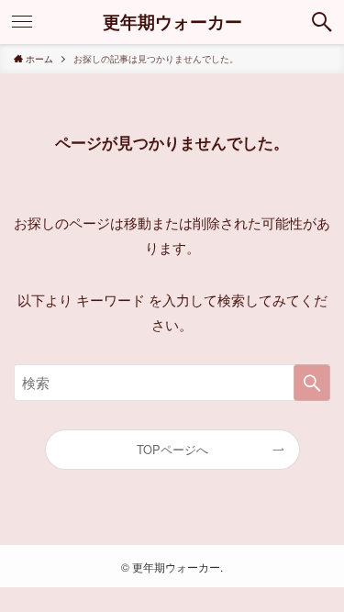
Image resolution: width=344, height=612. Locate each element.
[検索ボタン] (322, 22)
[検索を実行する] (312, 382)
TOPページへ (172, 449)
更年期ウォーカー (172, 22)
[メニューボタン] (22, 22)
